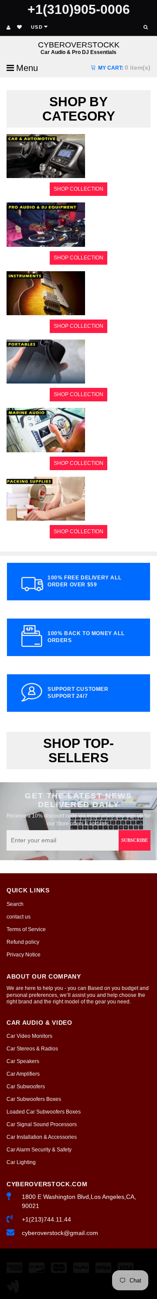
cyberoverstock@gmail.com (60, 1232)
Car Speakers (23, 1061)
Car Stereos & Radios (32, 1049)
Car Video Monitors (29, 1036)
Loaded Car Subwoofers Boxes (44, 1112)
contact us (19, 917)
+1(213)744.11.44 (46, 1219)
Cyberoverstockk (78, 47)
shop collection (78, 189)
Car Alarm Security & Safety (39, 1150)
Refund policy (23, 942)
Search (15, 904)
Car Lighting (21, 1162)
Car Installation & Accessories (42, 1137)
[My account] (8, 27)
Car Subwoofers (26, 1087)
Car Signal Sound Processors (42, 1124)
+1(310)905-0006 (78, 9)
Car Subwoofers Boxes (34, 1099)
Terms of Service (26, 929)
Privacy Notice (24, 955)
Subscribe (134, 840)
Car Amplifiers (23, 1074)
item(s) (124, 67)
